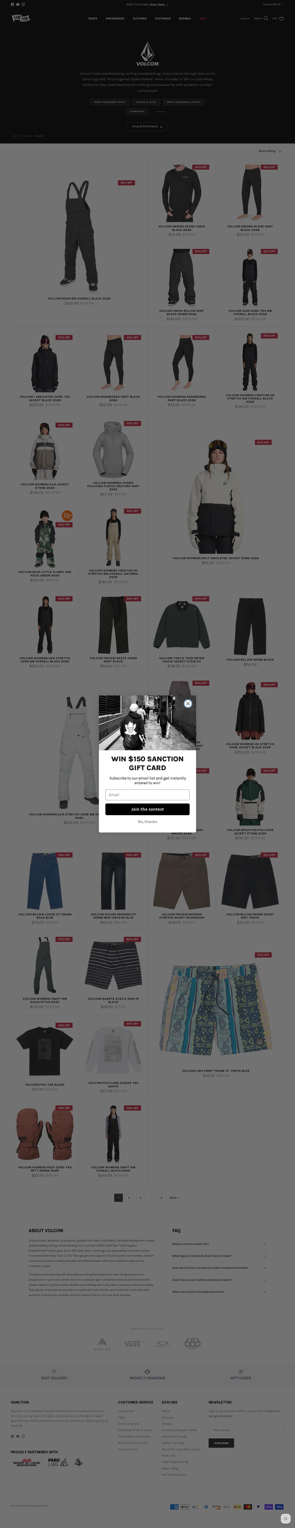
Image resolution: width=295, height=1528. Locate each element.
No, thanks (147, 821)
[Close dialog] (188, 703)
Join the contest (147, 809)
